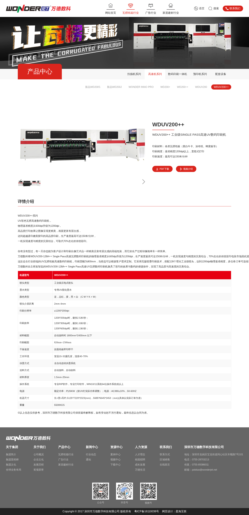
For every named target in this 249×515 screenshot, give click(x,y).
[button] (143, 182)
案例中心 (115, 454)
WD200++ (182, 86)
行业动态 (91, 454)
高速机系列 (155, 74)
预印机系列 (200, 74)
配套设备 (220, 74)
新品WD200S (92, 86)
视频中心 (115, 459)
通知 (88, 459)
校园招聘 (140, 459)
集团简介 (11, 454)
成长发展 (140, 464)
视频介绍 (188, 169)
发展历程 (39, 464)
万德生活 (140, 469)
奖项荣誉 (39, 469)
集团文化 (11, 464)
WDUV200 (201, 86)
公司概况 (39, 454)
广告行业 (63, 459)
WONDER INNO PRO (141, 86)
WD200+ (165, 86)
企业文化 (39, 459)
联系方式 (165, 454)
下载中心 (115, 464)
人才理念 (140, 454)
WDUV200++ (221, 86)
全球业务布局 (13, 469)
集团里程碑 (12, 459)
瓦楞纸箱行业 (66, 454)
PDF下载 (164, 169)
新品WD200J (114, 86)
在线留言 (165, 464)
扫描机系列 (134, 74)
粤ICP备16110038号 (147, 511)
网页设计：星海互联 (174, 511)
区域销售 (165, 459)
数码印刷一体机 (177, 74)
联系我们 (235, 8)
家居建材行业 (66, 464)
